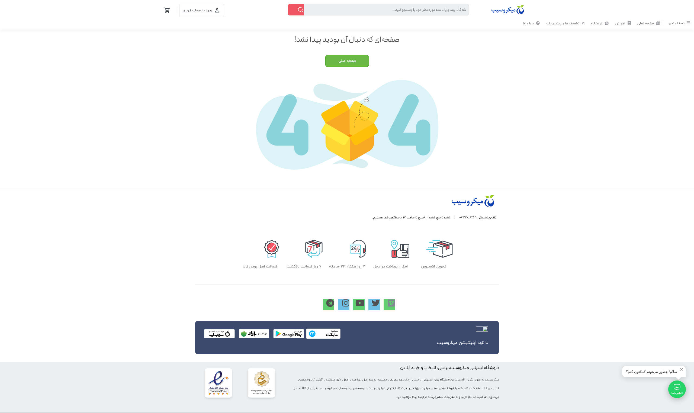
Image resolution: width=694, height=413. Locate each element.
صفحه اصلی (646, 23)
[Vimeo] (389, 304)
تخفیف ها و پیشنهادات (563, 23)
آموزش (620, 23)
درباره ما (529, 23)
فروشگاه (597, 23)
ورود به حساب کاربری (197, 10)
